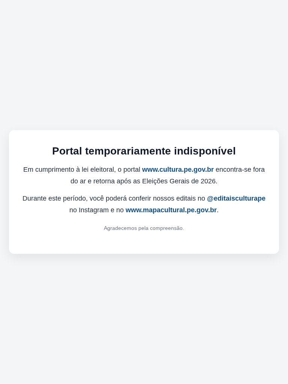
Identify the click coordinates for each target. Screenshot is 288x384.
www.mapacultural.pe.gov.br (171, 210)
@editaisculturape (236, 198)
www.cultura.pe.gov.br (178, 169)
